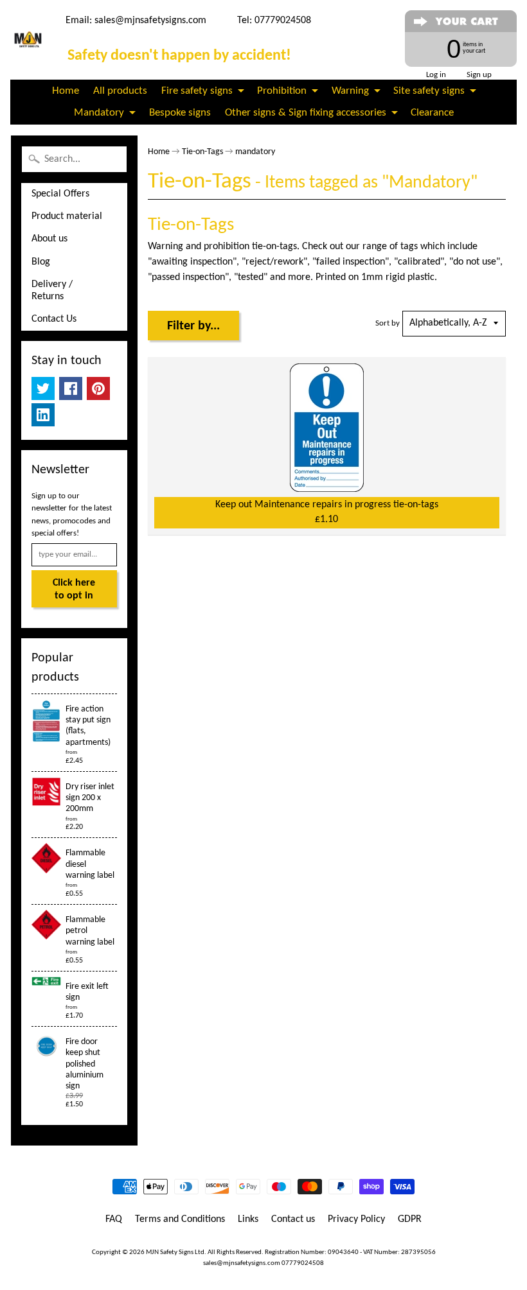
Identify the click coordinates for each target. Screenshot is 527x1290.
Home (65, 90)
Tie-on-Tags (202, 152)
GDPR (410, 1219)
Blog (40, 262)
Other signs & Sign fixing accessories (305, 112)
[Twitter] (43, 388)
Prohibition (282, 90)
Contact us (293, 1219)
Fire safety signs (197, 90)
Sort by (387, 323)
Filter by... (193, 326)
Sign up (479, 75)
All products (120, 90)
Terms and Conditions (180, 1219)
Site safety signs (429, 90)
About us (49, 239)
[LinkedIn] (43, 414)
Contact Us (53, 319)
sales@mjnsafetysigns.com (150, 20)
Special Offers (60, 194)
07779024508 (302, 1263)
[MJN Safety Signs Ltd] (29, 40)
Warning (350, 90)
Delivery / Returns (52, 290)
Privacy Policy (356, 1219)
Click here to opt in (74, 589)
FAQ (113, 1219)
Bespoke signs (180, 112)
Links (248, 1219)
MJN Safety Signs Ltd (175, 1252)
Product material (66, 216)
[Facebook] (70, 388)
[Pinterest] (98, 388)
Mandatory (99, 112)
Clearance (432, 112)
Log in (436, 75)
